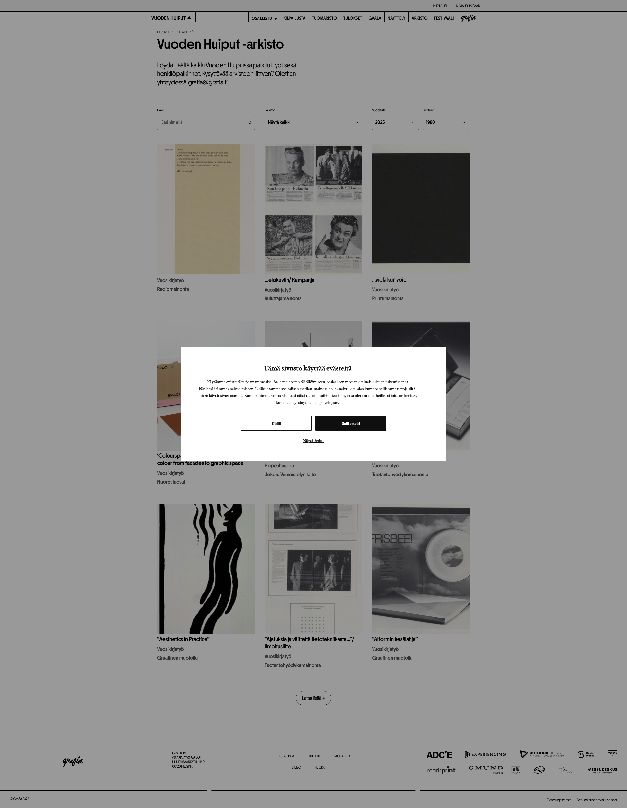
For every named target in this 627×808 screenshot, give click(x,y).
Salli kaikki (351, 423)
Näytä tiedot (313, 440)
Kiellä (276, 423)
